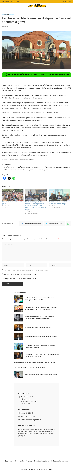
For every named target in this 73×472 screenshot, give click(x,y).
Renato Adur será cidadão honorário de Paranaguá (41, 336)
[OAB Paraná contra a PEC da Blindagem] (18, 327)
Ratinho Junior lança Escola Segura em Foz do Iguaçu (58, 203)
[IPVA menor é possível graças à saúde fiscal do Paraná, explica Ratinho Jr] (18, 346)
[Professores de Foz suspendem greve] (12, 195)
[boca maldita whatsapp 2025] (36, 74)
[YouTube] (70, 1)
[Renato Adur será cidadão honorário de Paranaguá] (18, 336)
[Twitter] (66, 1)
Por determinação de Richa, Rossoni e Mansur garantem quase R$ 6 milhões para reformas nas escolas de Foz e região (35, 205)
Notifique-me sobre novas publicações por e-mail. (20, 279)
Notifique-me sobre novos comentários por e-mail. (20, 274)
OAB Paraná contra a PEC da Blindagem (37, 327)
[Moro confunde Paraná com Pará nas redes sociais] (18, 374)
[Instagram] (68, 1)
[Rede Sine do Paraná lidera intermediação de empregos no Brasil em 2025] (18, 299)
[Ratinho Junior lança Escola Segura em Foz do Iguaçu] (59, 195)
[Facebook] (63, 1)
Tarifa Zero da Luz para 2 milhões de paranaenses (29, 367)
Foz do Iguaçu (8, 14)
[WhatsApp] (68, 223)
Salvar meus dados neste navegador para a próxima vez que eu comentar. (26, 270)
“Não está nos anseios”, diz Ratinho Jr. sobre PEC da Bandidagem (34, 362)
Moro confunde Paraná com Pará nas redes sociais (41, 374)
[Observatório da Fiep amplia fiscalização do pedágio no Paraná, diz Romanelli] (18, 355)
